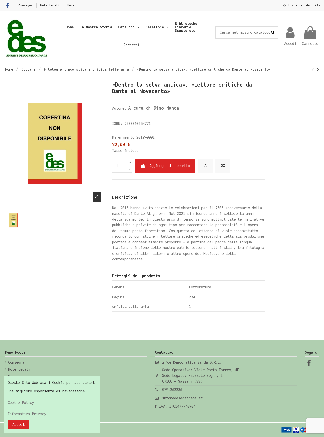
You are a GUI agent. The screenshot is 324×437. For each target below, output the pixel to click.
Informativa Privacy (27, 413)
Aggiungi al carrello (169, 165)
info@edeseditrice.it (182, 398)
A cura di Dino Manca (153, 108)
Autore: (119, 108)
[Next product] (318, 69)
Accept (18, 424)
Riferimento (123, 137)
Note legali (51, 5)
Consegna (26, 5)
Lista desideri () (303, 5)
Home (70, 5)
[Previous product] (314, 69)
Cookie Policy (21, 402)
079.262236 (172, 389)
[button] (129, 27)
